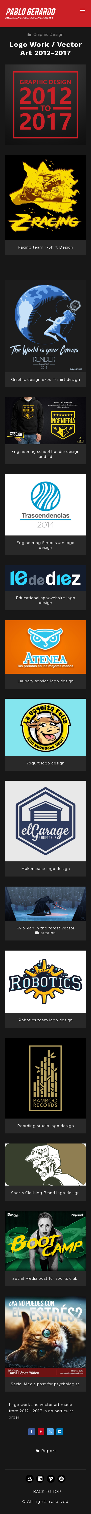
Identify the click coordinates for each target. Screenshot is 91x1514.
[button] (45, 1451)
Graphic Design (48, 34)
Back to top (47, 1491)
